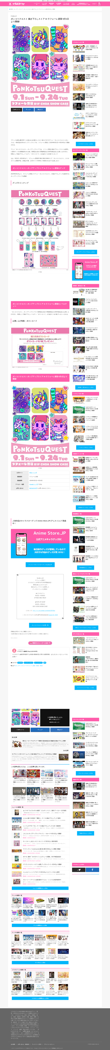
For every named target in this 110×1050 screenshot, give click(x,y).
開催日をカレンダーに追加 (39, 643)
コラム (73, 4)
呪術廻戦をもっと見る (86, 567)
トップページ (37, 4)
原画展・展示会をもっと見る (85, 387)
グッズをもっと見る (40, 962)
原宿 (38, 665)
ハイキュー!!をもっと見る (86, 447)
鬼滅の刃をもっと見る (86, 833)
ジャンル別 (44, 4)
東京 (41, 665)
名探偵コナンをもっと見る (85, 507)
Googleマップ (33, 484)
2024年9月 (20, 662)
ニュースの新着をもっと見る (40, 888)
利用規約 (54, 1048)
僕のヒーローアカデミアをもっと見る (85, 627)
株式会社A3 (32, 488)
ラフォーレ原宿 (31, 665)
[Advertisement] (24, 124)
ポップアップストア (28, 662)
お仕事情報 (58, 4)
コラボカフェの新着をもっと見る (40, 998)
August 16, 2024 (53, 615)
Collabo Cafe (17, 4)
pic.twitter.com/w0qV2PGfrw (47, 610)
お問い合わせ (26, 1031)
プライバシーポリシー (49, 1044)
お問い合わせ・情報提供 (23, 1044)
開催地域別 (51, 4)
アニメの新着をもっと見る (40, 925)
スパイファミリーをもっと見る (85, 687)
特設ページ (32, 472)
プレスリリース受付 (36, 1044)
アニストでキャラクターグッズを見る (39, 564)
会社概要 (13, 1044)
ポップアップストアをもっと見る (86, 252)
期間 (45, 662)
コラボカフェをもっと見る (85, 144)
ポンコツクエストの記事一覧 (40, 625)
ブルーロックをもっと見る (85, 773)
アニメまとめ (66, 4)
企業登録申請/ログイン (83, 4)
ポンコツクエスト (38, 662)
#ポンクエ (36, 610)
